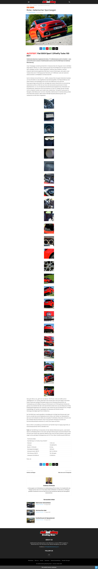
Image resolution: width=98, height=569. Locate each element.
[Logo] (49, 535)
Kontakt (41, 560)
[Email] (53, 48)
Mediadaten (30, 560)
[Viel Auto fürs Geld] (31, 513)
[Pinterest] (47, 48)
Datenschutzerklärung (55, 560)
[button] (29, 2)
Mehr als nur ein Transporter (64, 472)
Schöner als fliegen (31, 472)
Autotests (35, 5)
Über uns (37, 560)
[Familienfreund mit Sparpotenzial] (31, 520)
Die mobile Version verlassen (49, 567)
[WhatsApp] (50, 48)
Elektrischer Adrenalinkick (43, 502)
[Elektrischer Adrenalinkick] (31, 505)
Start (27, 5)
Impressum (47, 560)
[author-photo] (49, 483)
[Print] (56, 48)
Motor (31, 5)
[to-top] (96, 567)
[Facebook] (41, 48)
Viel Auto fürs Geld (41, 510)
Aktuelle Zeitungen (66, 560)
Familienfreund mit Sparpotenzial (45, 518)
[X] (44, 48)
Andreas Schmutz (31, 12)
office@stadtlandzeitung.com (52, 546)
